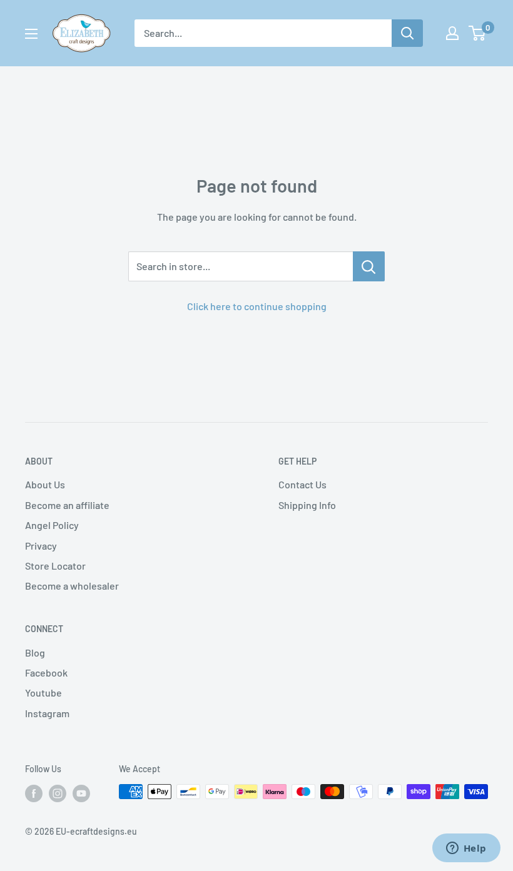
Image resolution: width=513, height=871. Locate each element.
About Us (45, 484)
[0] (477, 33)
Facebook (46, 672)
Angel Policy (52, 525)
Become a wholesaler (72, 586)
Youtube (43, 692)
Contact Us (302, 484)
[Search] (407, 33)
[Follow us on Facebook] (34, 793)
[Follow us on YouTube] (81, 793)
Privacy (41, 545)
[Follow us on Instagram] (57, 793)
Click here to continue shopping (257, 306)
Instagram (47, 713)
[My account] (452, 33)
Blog (35, 652)
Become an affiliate (67, 505)
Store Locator (55, 565)
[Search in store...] (369, 266)
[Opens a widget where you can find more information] (466, 849)
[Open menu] (31, 34)
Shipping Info (307, 505)
